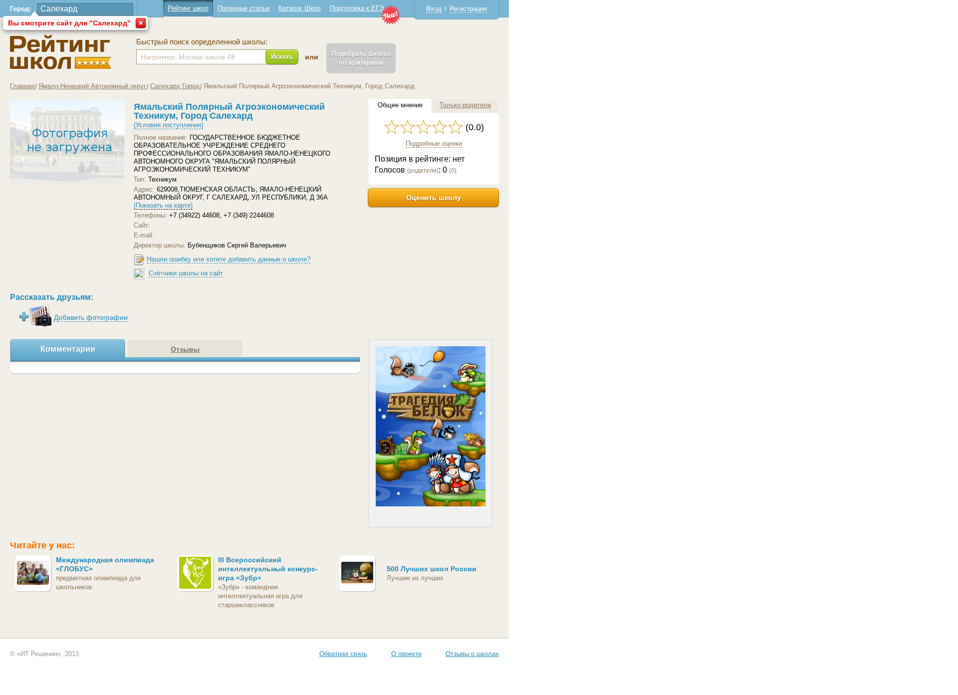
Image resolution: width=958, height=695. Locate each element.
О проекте (406, 654)
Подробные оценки (434, 143)
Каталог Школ (299, 8)
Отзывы (185, 349)
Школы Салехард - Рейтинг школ (60, 52)
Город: (20, 8)
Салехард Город (175, 86)
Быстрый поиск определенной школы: (201, 42)
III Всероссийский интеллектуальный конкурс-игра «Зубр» (268, 569)
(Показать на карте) (163, 205)
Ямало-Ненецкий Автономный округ (92, 86)
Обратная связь (343, 654)
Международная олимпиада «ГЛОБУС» (105, 564)
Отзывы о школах (472, 654)
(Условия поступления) (168, 125)
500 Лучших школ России (432, 569)
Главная (22, 86)
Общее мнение (400, 105)
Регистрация (468, 8)
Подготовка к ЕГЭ (357, 8)
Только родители (465, 105)
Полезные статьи (243, 8)
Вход (434, 8)
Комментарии (67, 349)
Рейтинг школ (188, 8)
